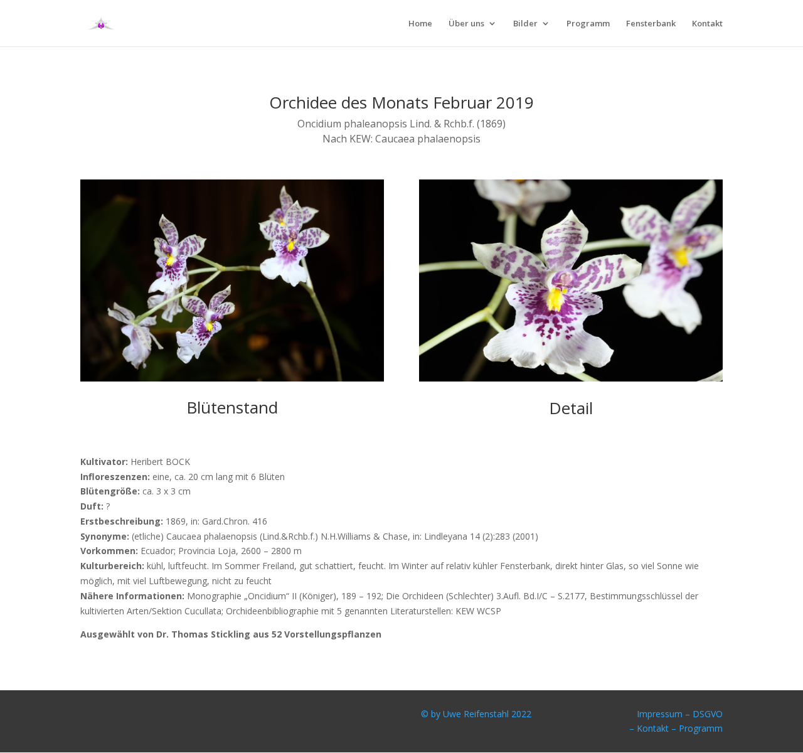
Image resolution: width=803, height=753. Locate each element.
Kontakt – (658, 728)
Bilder (525, 24)
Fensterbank (651, 24)
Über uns (466, 24)
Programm (588, 24)
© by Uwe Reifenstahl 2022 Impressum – (557, 714)
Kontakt (707, 24)
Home (420, 24)
